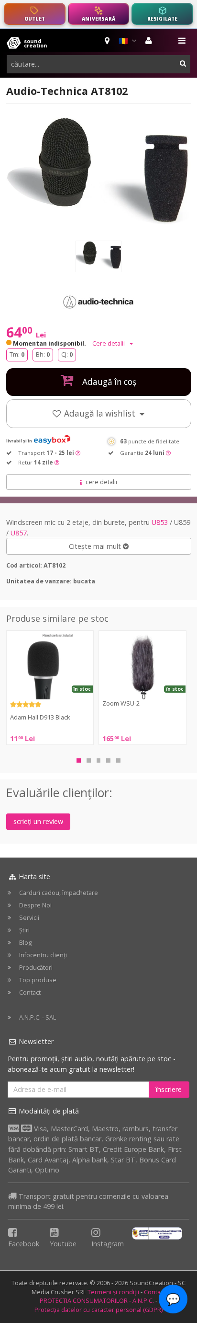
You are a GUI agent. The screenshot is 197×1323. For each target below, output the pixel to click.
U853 (160, 522)
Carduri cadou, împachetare (58, 893)
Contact (30, 992)
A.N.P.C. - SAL (37, 1017)
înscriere (169, 1089)
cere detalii (101, 482)
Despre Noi (35, 905)
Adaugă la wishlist (100, 413)
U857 (19, 532)
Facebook (23, 1243)
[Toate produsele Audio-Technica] (98, 301)
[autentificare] (149, 41)
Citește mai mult (96, 546)
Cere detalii (109, 343)
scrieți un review (38, 821)
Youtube (63, 1243)
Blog (25, 943)
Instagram (107, 1243)
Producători (36, 967)
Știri (24, 930)
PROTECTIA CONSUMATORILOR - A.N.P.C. (97, 1301)
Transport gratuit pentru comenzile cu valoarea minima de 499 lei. (88, 1201)
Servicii (29, 918)
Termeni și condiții (113, 1292)
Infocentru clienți (43, 955)
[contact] (107, 41)
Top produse (37, 980)
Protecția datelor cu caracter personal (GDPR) (98, 1310)
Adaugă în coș (108, 381)
